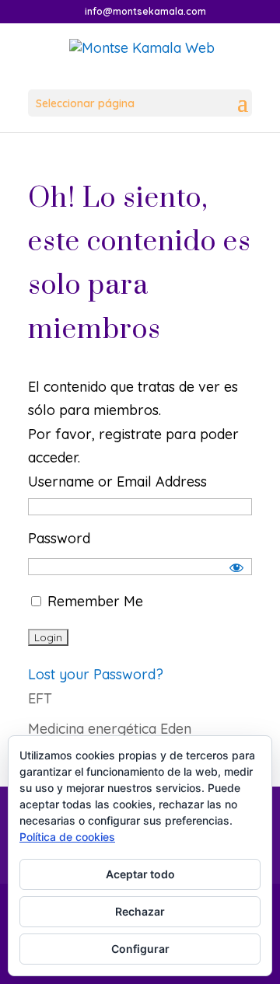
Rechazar (140, 911)
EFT (40, 698)
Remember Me (93, 601)
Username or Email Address (117, 481)
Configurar (140, 948)
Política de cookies (67, 836)
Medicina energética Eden (109, 729)
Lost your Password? (95, 674)
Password (59, 538)
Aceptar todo (140, 874)
